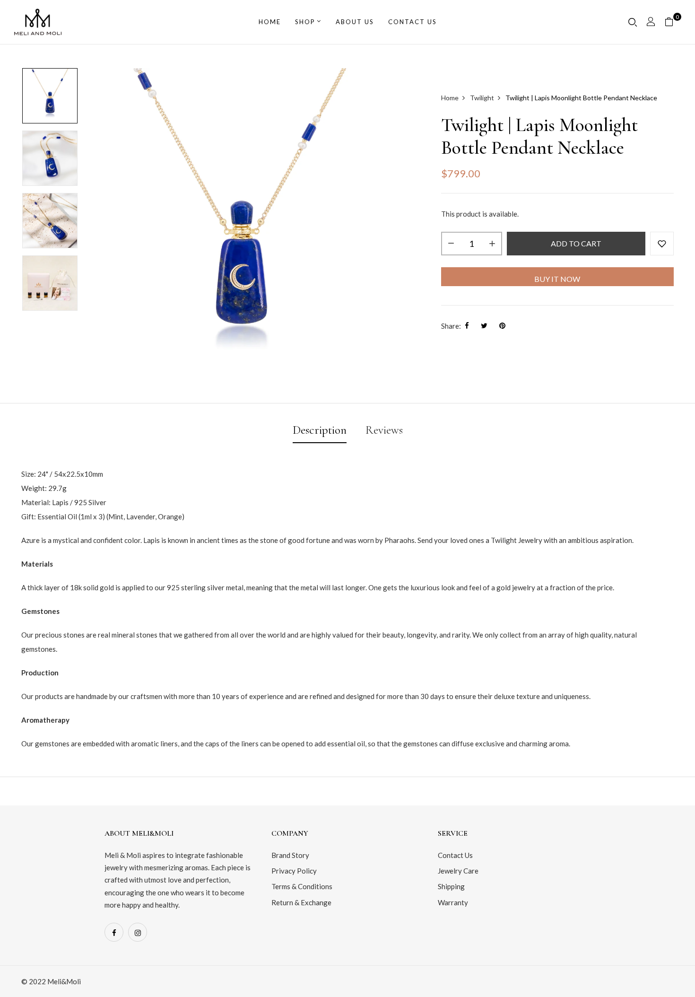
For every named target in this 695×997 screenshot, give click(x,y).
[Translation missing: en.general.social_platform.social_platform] (113, 932)
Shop (305, 22)
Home (270, 22)
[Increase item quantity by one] (492, 243)
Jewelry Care (458, 870)
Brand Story (290, 855)
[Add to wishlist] (662, 243)
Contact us (412, 22)
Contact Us (455, 855)
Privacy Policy (294, 870)
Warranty (453, 902)
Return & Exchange (301, 902)
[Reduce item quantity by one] (451, 243)
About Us (355, 22)
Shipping (451, 886)
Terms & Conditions (301, 886)
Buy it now (557, 278)
